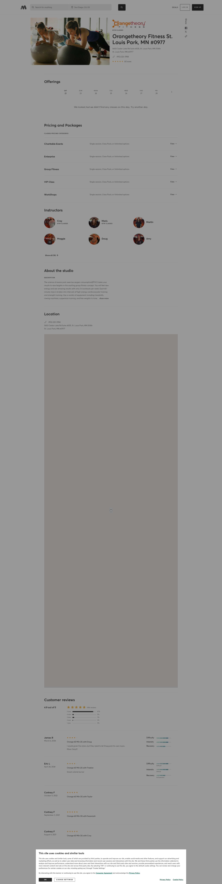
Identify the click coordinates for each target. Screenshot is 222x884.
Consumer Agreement (104, 873)
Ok (45, 880)
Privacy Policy (134, 873)
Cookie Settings (64, 880)
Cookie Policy (178, 880)
